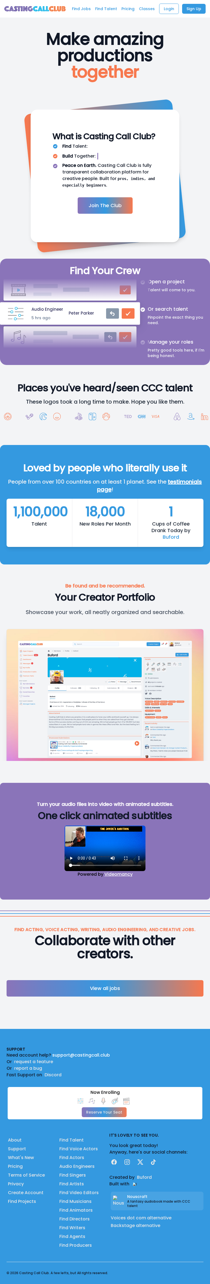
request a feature (33, 1061)
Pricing (15, 1166)
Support (17, 1149)
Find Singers (72, 1175)
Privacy (16, 1184)
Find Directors (74, 1219)
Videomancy (118, 874)
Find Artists (71, 1184)
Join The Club (105, 205)
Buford (171, 536)
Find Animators (76, 1210)
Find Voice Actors (78, 1149)
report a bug (28, 1068)
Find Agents (72, 1236)
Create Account (25, 1192)
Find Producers (75, 1245)
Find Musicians (75, 1201)
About (15, 1140)
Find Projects (22, 1201)
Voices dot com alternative (141, 1218)
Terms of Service (26, 1175)
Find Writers (72, 1228)
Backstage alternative (135, 1225)
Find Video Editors (79, 1192)
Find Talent (71, 1140)
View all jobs (105, 988)
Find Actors (71, 1157)
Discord (53, 1075)
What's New (21, 1157)
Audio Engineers (77, 1166)
